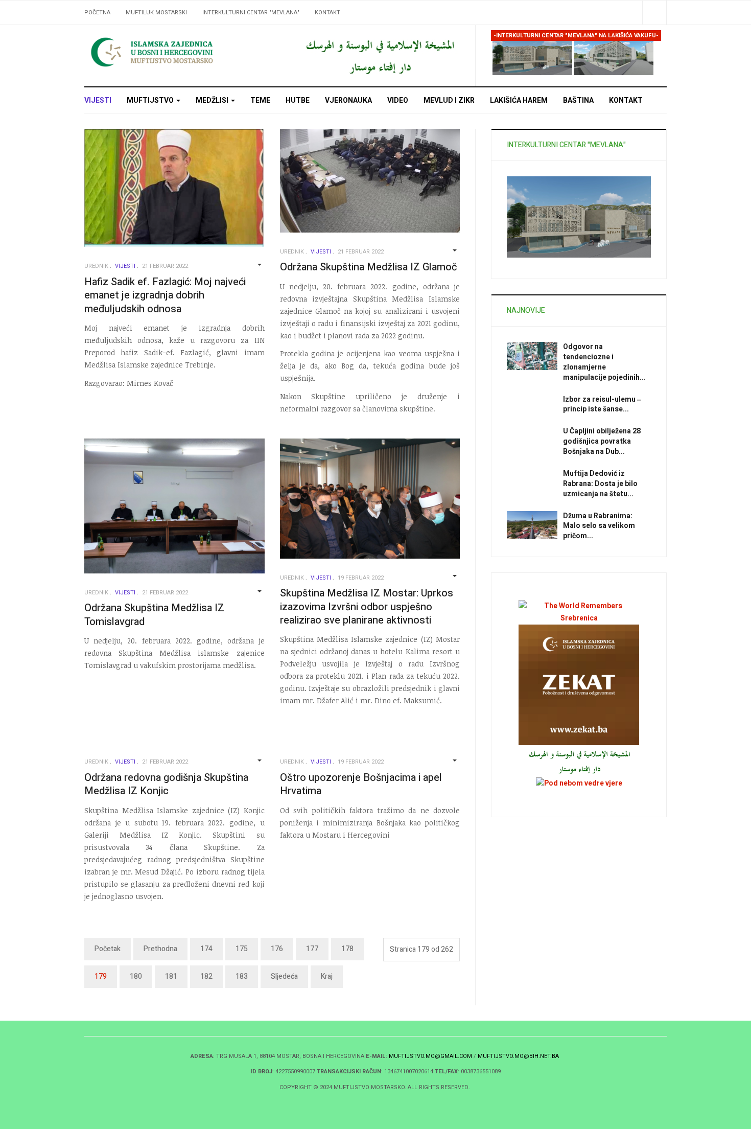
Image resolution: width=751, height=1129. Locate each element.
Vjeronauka (348, 100)
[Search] (654, 13)
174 (206, 948)
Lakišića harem (519, 100)
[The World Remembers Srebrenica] (579, 612)
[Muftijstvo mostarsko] (379, 55)
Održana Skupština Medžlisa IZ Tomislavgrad (154, 615)
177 (312, 948)
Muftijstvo (151, 100)
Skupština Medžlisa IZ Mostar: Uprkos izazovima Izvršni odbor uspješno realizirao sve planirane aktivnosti (366, 607)
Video (397, 100)
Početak (108, 948)
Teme (260, 100)
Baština (578, 100)
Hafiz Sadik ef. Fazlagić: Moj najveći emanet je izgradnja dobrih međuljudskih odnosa (165, 295)
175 (242, 948)
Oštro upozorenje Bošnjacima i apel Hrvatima (361, 784)
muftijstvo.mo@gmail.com (430, 1056)
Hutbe (298, 100)
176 (277, 948)
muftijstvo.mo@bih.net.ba (518, 1056)
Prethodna (160, 948)
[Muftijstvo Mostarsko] (176, 52)
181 (171, 976)
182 (206, 976)
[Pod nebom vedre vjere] (579, 783)
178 (347, 948)
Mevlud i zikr (449, 100)
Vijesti (97, 100)
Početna (97, 12)
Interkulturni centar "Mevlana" (250, 12)
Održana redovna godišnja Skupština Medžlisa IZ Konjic (166, 784)
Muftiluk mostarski (156, 12)
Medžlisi (213, 100)
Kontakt (327, 12)
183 (242, 976)
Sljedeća (284, 976)
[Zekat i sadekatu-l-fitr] (579, 684)
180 (136, 976)
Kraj (327, 976)
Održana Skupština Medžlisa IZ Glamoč (368, 267)
